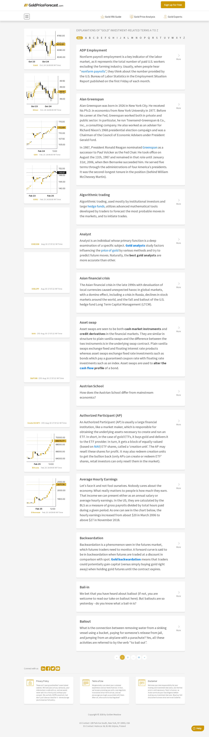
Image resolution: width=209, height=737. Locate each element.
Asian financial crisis (95, 278)
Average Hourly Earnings (98, 479)
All (80, 37)
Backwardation (91, 538)
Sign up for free (173, 4)
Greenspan (150, 147)
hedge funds (96, 206)
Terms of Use (97, 681)
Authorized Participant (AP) (101, 415)
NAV (97, 446)
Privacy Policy (42, 681)
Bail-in (84, 587)
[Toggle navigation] (27, 16)
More (178, 59)
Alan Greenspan (92, 99)
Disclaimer (152, 681)
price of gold (110, 250)
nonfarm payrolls (93, 71)
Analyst (85, 234)
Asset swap (88, 322)
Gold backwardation (126, 559)
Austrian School (92, 386)
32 (139, 657)
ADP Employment (93, 50)
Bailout (85, 621)
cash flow (87, 368)
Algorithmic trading (95, 194)
